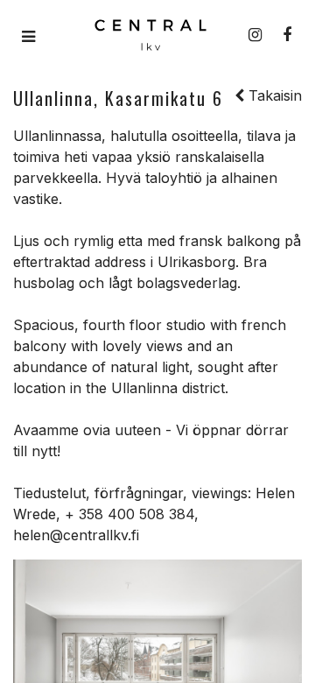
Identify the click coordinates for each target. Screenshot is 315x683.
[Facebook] (287, 35)
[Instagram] (255, 35)
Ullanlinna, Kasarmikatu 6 (118, 98)
